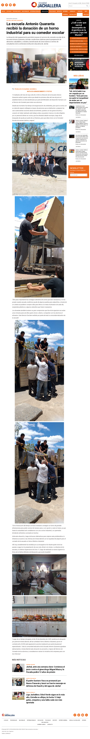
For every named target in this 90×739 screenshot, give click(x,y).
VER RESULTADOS (78, 55)
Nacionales (25, 11)
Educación (45, 11)
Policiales (52, 11)
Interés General (65, 13)
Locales (9, 11)
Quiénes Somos (41, 724)
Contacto (50, 724)
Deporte (59, 11)
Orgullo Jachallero (72, 13)
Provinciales (17, 11)
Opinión (80, 11)
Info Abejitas (86, 13)
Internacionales (35, 11)
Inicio (3, 11)
